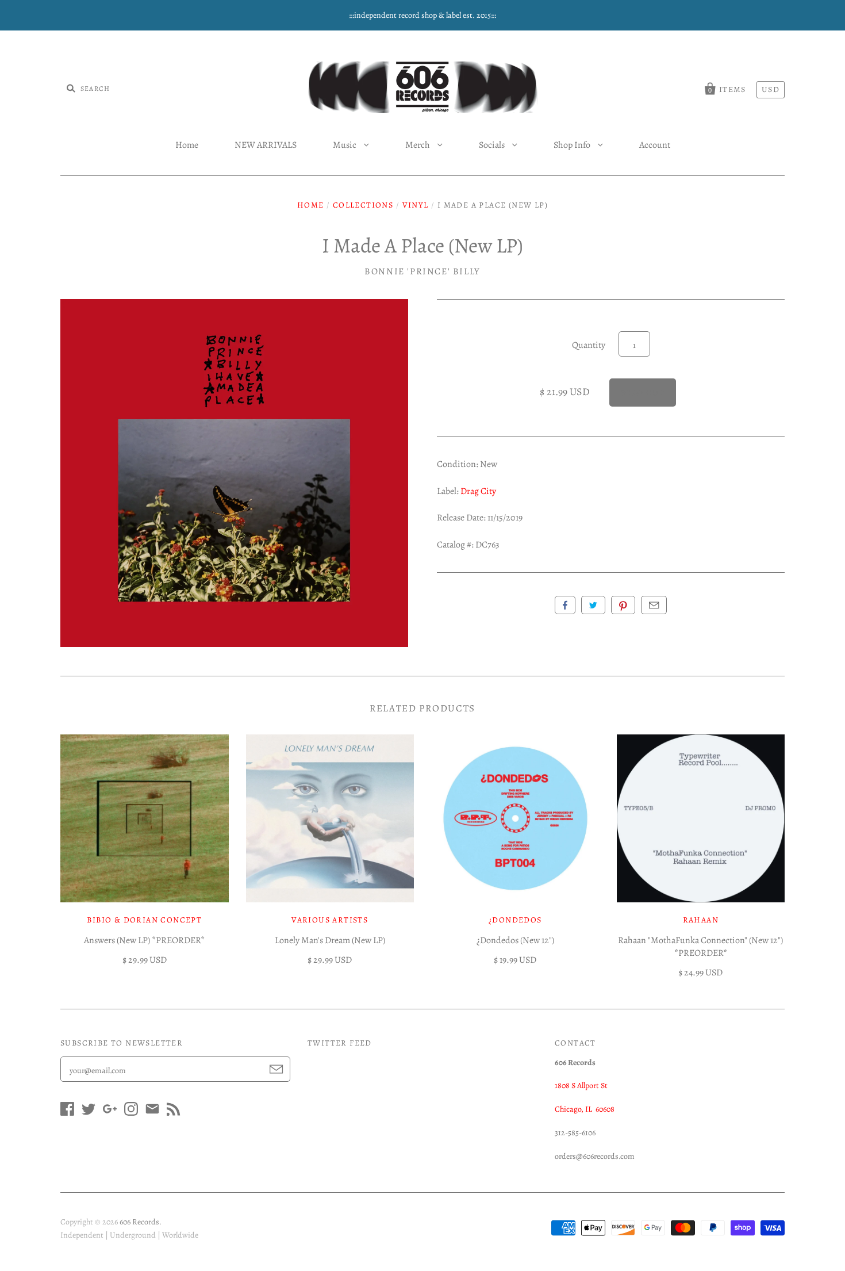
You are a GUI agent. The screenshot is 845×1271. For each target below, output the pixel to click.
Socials (492, 145)
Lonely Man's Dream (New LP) (330, 940)
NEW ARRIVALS (266, 145)
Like (565, 605)
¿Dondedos (515, 919)
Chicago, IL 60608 (584, 1109)
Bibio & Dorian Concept (144, 919)
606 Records (139, 1221)
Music (345, 145)
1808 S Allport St (581, 1085)
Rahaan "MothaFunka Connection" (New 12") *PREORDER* (700, 946)
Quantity (588, 345)
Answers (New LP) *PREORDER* (144, 940)
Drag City (478, 491)
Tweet (593, 605)
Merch (418, 145)
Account (654, 145)
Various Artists (329, 919)
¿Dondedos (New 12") (515, 940)
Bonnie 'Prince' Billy (422, 271)
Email (654, 605)
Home (186, 145)
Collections (363, 205)
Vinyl (415, 205)
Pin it (623, 605)
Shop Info (573, 145)
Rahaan (701, 919)
